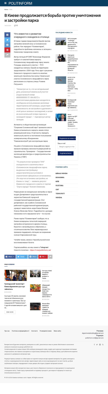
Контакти (34, 331)
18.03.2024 (7, 25)
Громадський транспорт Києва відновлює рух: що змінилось (14, 286)
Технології (60, 193)
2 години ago (73, 110)
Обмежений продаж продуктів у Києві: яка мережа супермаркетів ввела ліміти (47, 291)
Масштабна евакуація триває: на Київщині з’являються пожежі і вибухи (47, 308)
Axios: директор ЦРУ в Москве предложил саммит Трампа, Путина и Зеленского (73, 120)
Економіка (60, 177)
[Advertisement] (71, 217)
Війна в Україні (61, 173)
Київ (11, 9)
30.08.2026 (8, 292)
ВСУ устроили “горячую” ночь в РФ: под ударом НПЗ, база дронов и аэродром (72, 43)
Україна (59, 197)
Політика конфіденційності (20, 331)
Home (6, 9)
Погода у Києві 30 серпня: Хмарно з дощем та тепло (47, 274)
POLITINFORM (20, 3)
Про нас (7, 331)
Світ (57, 189)
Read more (10, 312)
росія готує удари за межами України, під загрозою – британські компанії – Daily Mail (73, 84)
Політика (59, 185)
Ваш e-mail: (62, 143)
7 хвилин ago (73, 50)
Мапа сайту (57, 331)
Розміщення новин (46, 331)
